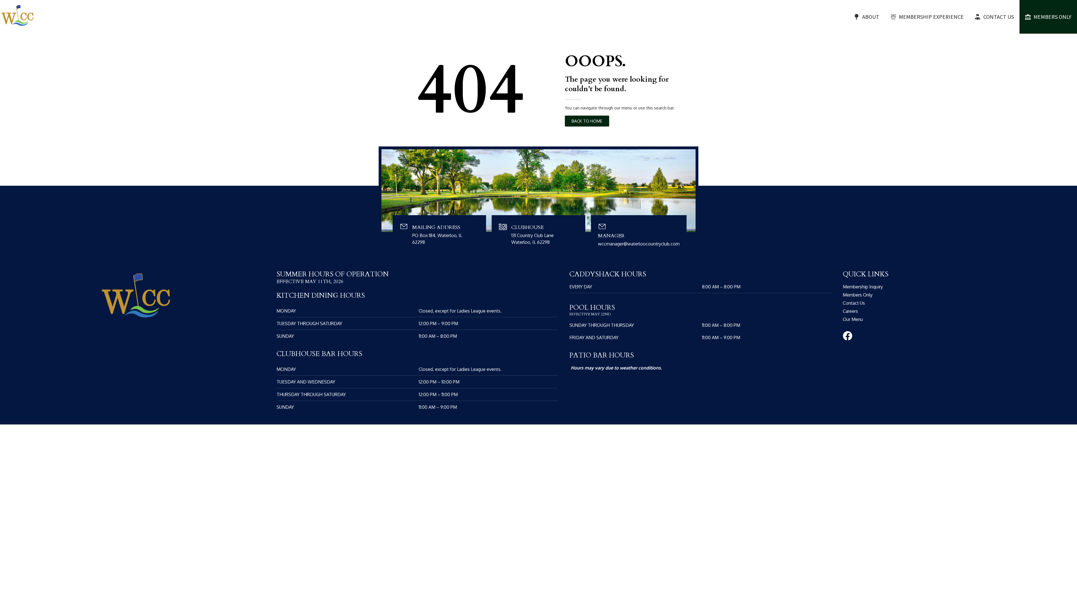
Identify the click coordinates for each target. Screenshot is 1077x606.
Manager (611, 235)
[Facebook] (847, 336)
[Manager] (602, 226)
